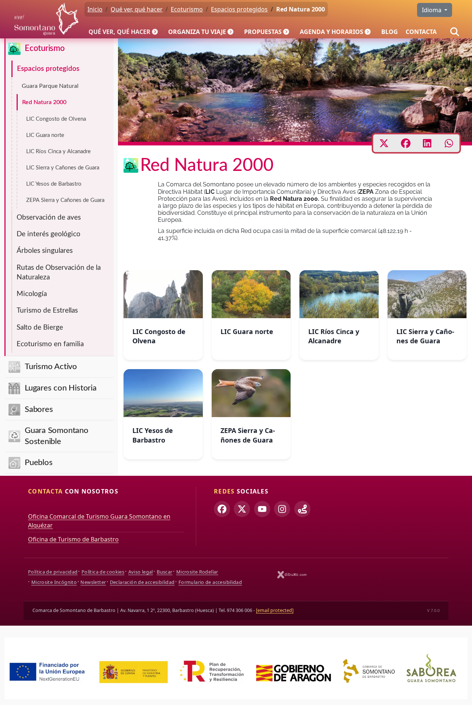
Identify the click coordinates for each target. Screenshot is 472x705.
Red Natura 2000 (44, 102)
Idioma (432, 10)
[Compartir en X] (384, 143)
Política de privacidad (52, 571)
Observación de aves (49, 217)
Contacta (421, 32)
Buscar (164, 571)
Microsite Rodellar (197, 571)
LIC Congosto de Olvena (56, 119)
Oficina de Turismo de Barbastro (73, 539)
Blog (389, 32)
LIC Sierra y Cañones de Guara (62, 168)
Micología (32, 294)
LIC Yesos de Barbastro (53, 184)
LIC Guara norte (45, 135)
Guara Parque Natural (50, 86)
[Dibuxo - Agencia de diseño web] (292, 574)
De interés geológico (48, 234)
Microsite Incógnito (54, 582)
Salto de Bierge (40, 327)
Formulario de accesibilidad (210, 582)
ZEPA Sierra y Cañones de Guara (65, 200)
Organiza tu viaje (197, 32)
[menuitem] (124, 31)
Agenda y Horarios (331, 32)
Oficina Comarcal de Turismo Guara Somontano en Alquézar (99, 520)
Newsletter (93, 582)
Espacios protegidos (48, 68)
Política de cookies (102, 571)
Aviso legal (140, 571)
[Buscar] (454, 31)
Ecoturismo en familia (50, 344)
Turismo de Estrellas (47, 310)
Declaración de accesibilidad (142, 582)
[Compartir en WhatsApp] (449, 143)
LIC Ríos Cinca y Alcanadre (58, 151)
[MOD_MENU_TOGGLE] (155, 31)
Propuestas (263, 32)
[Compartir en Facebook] (406, 143)
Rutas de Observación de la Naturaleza (59, 272)
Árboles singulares (45, 250)
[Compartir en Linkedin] (427, 143)
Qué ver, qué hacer (119, 32)
